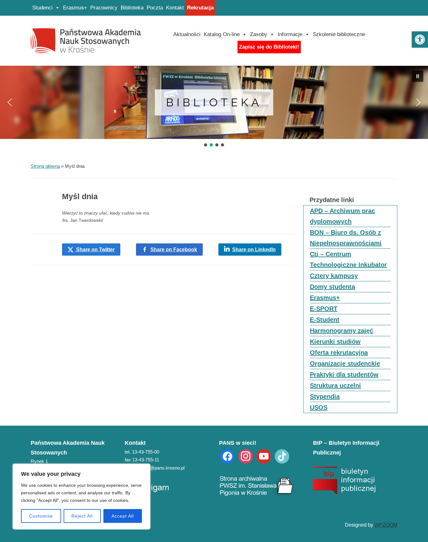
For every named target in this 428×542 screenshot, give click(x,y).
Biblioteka (132, 8)
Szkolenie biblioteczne (339, 34)
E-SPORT (323, 308)
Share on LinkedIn (254, 249)
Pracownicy (103, 8)
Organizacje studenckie (345, 363)
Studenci (42, 8)
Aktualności (187, 34)
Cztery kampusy (334, 275)
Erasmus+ (75, 8)
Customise (41, 515)
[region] (81, 496)
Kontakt (175, 8)
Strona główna (45, 166)
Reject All (82, 515)
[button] (420, 39)
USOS (318, 407)
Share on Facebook (173, 249)
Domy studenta (332, 286)
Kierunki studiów (335, 341)
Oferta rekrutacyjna (339, 352)
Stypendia (325, 396)
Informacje (290, 34)
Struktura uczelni (335, 385)
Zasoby (258, 34)
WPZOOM (385, 525)
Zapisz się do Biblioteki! (269, 47)
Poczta (155, 8)
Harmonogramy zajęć (341, 330)
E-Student (324, 319)
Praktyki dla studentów (344, 374)
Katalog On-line (222, 34)
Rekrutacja (200, 8)
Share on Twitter (95, 249)
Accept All (123, 515)
